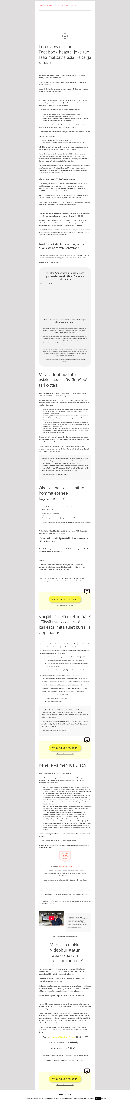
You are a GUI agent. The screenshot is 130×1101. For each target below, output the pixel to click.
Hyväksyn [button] (98, 1098)
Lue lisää (103, 1098)
